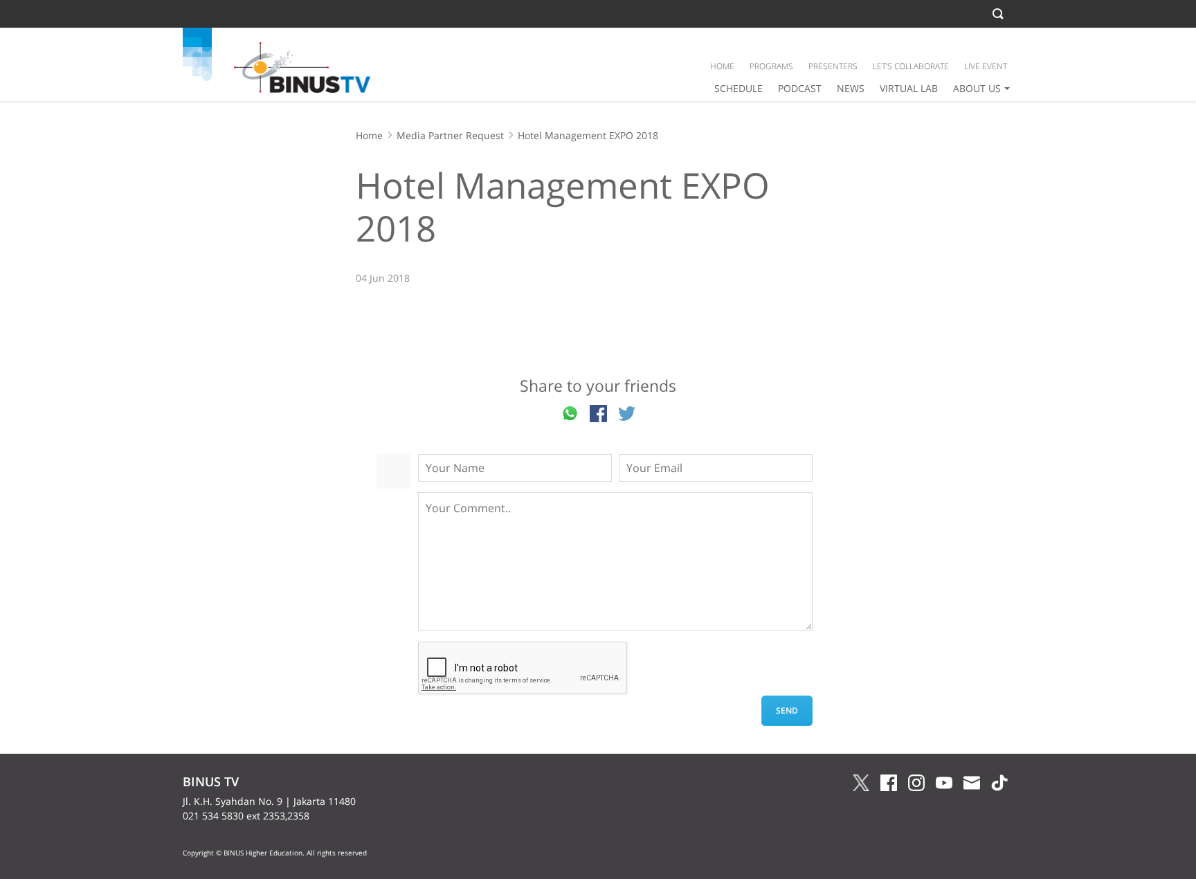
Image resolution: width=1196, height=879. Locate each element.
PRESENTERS (833, 66)
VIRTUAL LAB (909, 88)
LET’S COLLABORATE (911, 66)
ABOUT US (977, 88)
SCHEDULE (738, 88)
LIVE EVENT (985, 66)
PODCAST (800, 88)
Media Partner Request (450, 135)
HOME (722, 66)
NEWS (850, 88)
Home (369, 135)
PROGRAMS (771, 66)
